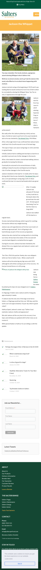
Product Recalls (7, 486)
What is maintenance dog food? (19, 354)
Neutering (13, 380)
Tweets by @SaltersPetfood (13, 451)
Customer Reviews (8, 483)
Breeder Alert (6, 478)
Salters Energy (6, 504)
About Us (5, 471)
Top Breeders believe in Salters (19, 388)
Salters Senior (6, 507)
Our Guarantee (6, 481)
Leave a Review (7, 489)
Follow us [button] (26, 451)
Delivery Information (8, 476)
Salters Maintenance (8, 502)
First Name (8, 416)
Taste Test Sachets (8, 510)
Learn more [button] (9, 558)
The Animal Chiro (23, 138)
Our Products (6, 473)
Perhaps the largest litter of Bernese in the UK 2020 (21, 347)
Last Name (8, 424)
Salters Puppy (6, 499)
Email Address (10, 408)
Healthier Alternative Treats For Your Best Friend (23, 372)
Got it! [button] (20, 563)
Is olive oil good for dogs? (18, 362)
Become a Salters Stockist (10, 535)
